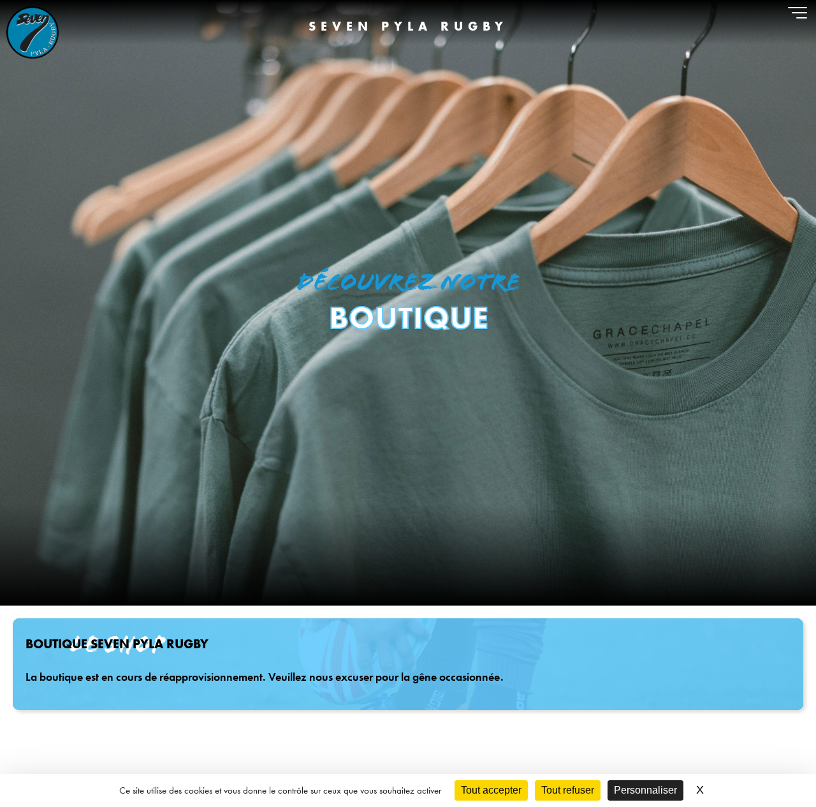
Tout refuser (567, 790)
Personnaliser (645, 790)
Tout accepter (491, 790)
